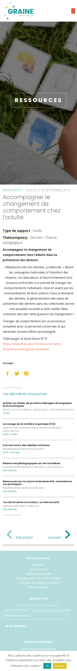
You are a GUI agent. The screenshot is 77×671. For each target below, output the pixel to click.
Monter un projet (38, 574)
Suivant (54, 537)
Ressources (12, 190)
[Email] (26, 375)
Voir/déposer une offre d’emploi (38, 578)
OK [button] (47, 665)
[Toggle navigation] (73, 11)
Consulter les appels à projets (38, 583)
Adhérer (38, 565)
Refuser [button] (59, 665)
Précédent (24, 537)
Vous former (38, 569)
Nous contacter (38, 587)
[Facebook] (7, 375)
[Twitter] (16, 375)
